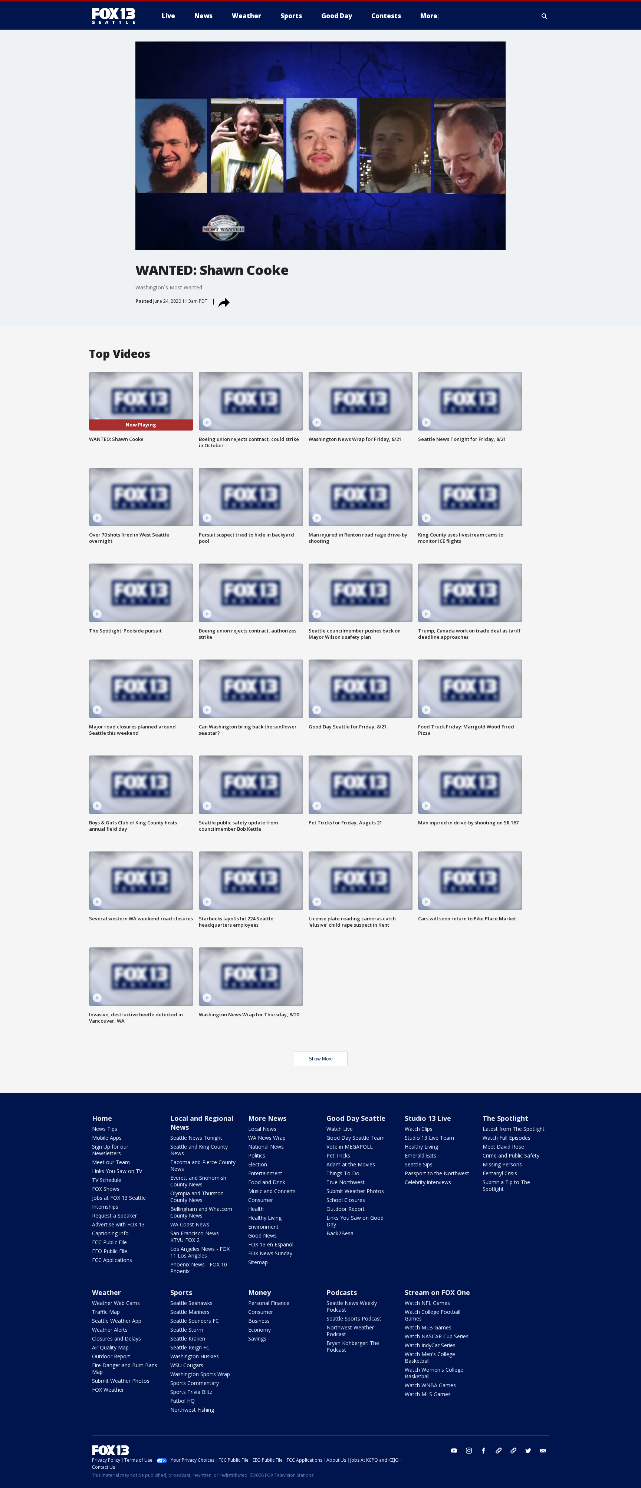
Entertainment (265, 1173)
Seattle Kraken (187, 1338)
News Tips (104, 1128)
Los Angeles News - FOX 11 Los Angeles (200, 1252)
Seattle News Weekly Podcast (351, 1306)
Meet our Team (111, 1162)
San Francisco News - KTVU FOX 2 (196, 1236)
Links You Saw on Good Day (355, 1221)
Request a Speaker (114, 1215)
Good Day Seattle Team (355, 1137)
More (428, 15)
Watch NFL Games (427, 1302)
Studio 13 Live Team (429, 1137)
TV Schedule (106, 1179)
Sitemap (258, 1262)
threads (513, 1451)
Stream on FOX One (437, 1292)
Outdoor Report (345, 1208)
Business (259, 1320)
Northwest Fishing (192, 1409)
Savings (257, 1338)
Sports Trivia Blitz (191, 1391)
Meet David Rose (503, 1146)
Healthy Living (265, 1217)
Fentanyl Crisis (500, 1173)
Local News (262, 1128)
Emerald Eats (420, 1155)
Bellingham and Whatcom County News (201, 1212)
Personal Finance (268, 1302)
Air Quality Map (110, 1347)
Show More (321, 1059)
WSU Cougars (186, 1365)
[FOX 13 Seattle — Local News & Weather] (116, 16)
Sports (181, 1292)
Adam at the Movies (350, 1164)
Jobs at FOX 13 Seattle (119, 1197)
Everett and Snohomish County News (198, 1181)
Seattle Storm (186, 1329)
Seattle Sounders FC (194, 1320)
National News (266, 1146)
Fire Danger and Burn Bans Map (124, 1368)
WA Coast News (189, 1224)
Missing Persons (502, 1164)
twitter (528, 1451)
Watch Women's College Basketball (434, 1373)
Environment (263, 1226)
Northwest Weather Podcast (350, 1331)
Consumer (260, 1199)
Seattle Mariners (190, 1311)
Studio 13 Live (428, 1118)
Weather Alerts (110, 1329)
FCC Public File (109, 1242)
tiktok (498, 1451)
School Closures (345, 1199)
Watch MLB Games (428, 1327)
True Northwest (345, 1182)
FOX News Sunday (270, 1253)
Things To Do (342, 1173)
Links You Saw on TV (117, 1171)
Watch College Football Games (432, 1315)
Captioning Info (110, 1233)
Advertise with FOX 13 (118, 1224)
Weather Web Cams (116, 1302)
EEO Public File (109, 1251)
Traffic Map (106, 1311)
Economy (259, 1329)
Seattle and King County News (199, 1150)
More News (267, 1118)
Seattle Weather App (116, 1320)
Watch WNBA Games (430, 1385)
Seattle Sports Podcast (353, 1318)
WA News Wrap (267, 1137)
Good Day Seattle (355, 1118)
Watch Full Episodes (506, 1137)
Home (102, 1118)
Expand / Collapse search (544, 15)
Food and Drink (266, 1182)
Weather (106, 1292)
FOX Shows (105, 1188)
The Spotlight (505, 1118)
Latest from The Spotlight (514, 1128)
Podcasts (341, 1292)
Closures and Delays (116, 1338)
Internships (105, 1206)
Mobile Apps (107, 1137)
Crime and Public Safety (511, 1155)
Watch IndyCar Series (430, 1345)
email (543, 1451)
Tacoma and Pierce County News (203, 1165)
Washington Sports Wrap (200, 1374)
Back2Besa (340, 1233)
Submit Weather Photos (355, 1191)
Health (256, 1208)
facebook (484, 1451)
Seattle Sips (419, 1164)
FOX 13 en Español (270, 1244)
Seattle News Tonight (196, 1137)
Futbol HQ (182, 1400)
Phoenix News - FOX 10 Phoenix (198, 1268)
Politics (256, 1155)
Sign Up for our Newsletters (110, 1150)
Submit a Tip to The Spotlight (506, 1185)
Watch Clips (419, 1128)
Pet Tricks (338, 1155)
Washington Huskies (194, 1356)
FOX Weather (108, 1389)
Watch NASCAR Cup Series (437, 1336)
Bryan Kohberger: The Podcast (352, 1346)
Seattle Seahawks (191, 1302)
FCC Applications (112, 1259)
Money (259, 1292)
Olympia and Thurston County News (197, 1196)
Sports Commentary (194, 1382)
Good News (262, 1235)
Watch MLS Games (428, 1394)
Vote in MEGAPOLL (349, 1146)
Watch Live (339, 1128)
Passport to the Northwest (437, 1173)
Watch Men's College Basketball (430, 1357)
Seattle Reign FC (190, 1347)
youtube (454, 1451)
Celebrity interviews (428, 1182)
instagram (469, 1451)
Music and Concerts (272, 1191)
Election (257, 1164)
